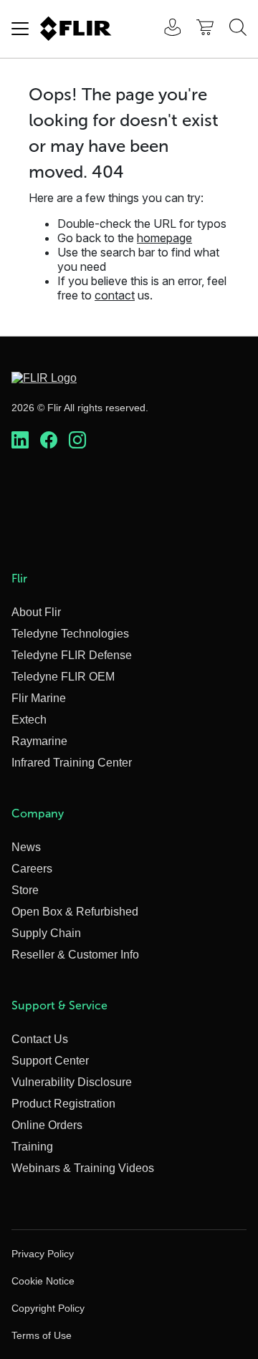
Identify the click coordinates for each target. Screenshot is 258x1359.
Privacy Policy (42, 1253)
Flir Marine (38, 698)
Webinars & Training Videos (82, 1168)
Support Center (50, 1061)
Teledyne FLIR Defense (71, 655)
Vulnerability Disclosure (71, 1082)
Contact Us (39, 1039)
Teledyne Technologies (70, 634)
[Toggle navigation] (20, 28)
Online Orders (46, 1125)
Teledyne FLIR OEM (63, 677)
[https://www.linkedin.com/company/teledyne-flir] (20, 441)
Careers (31, 869)
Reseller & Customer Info (75, 955)
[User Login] (164, 29)
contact (115, 295)
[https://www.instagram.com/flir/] (77, 441)
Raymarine (39, 741)
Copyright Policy (48, 1308)
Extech (29, 720)
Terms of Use (41, 1335)
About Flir (36, 612)
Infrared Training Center (71, 763)
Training (32, 1146)
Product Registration (63, 1104)
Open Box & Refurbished (74, 912)
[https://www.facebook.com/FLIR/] (48, 441)
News (26, 847)
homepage (164, 238)
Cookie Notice (43, 1281)
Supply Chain (46, 933)
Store (25, 890)
